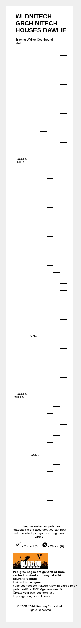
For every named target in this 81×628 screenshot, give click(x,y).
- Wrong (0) (55, 546)
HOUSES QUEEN (20, 395)
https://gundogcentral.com (31, 596)
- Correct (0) (30, 546)
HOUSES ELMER (20, 160)
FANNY (34, 455)
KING (33, 336)
